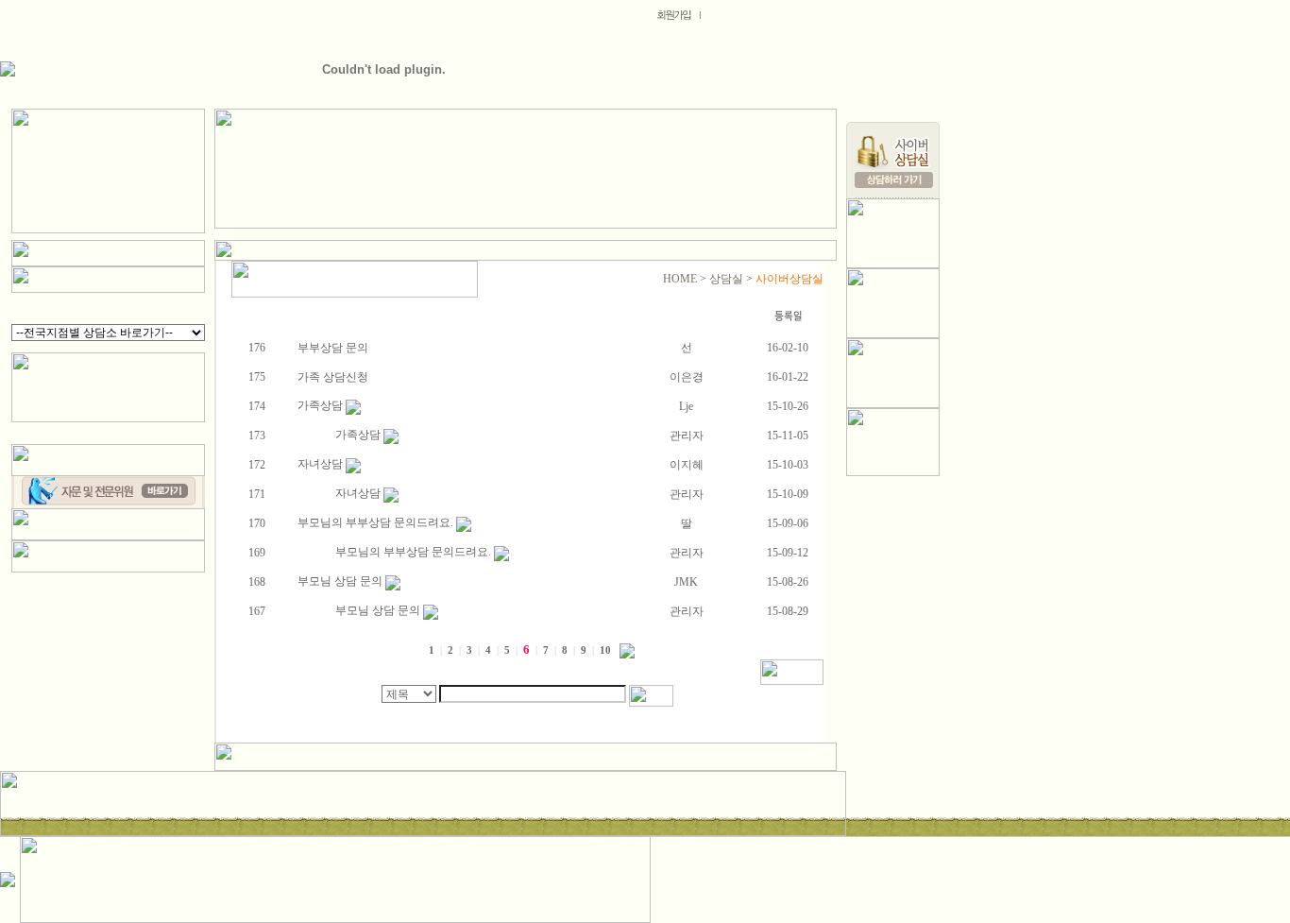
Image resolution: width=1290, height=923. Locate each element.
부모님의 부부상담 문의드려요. (376, 522)
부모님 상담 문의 (341, 581)
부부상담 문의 (332, 347)
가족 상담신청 (332, 377)
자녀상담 (321, 463)
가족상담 (321, 405)
